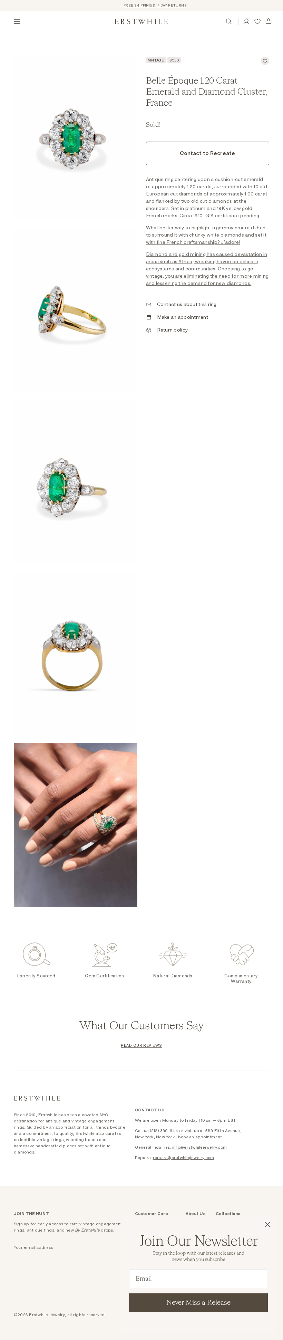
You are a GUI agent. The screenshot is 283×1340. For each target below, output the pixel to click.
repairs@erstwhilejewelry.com (183, 1158)
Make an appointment (182, 317)
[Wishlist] (257, 21)
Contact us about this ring (187, 304)
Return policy (172, 330)
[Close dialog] (267, 1224)
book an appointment (200, 1137)
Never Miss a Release (198, 1302)
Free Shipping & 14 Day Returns (146, 5)
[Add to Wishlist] (265, 61)
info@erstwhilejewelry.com (199, 1147)
